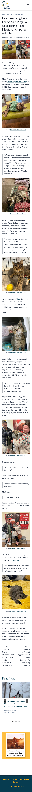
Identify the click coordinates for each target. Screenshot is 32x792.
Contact (16, 782)
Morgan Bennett (11, 710)
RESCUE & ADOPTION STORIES (13, 14)
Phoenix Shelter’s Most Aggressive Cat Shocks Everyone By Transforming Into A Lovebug (24, 655)
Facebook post (14, 560)
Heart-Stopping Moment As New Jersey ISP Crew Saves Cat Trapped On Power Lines (15, 703)
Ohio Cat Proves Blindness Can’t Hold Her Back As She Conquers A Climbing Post (8, 655)
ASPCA (18, 299)
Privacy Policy (16, 779)
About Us (6, 779)
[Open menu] (28, 5)
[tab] (12, 721)
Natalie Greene (8, 38)
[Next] (27, 701)
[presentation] (16, 690)
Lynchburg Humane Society (17, 82)
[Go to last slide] (5, 701)
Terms (25, 779)
